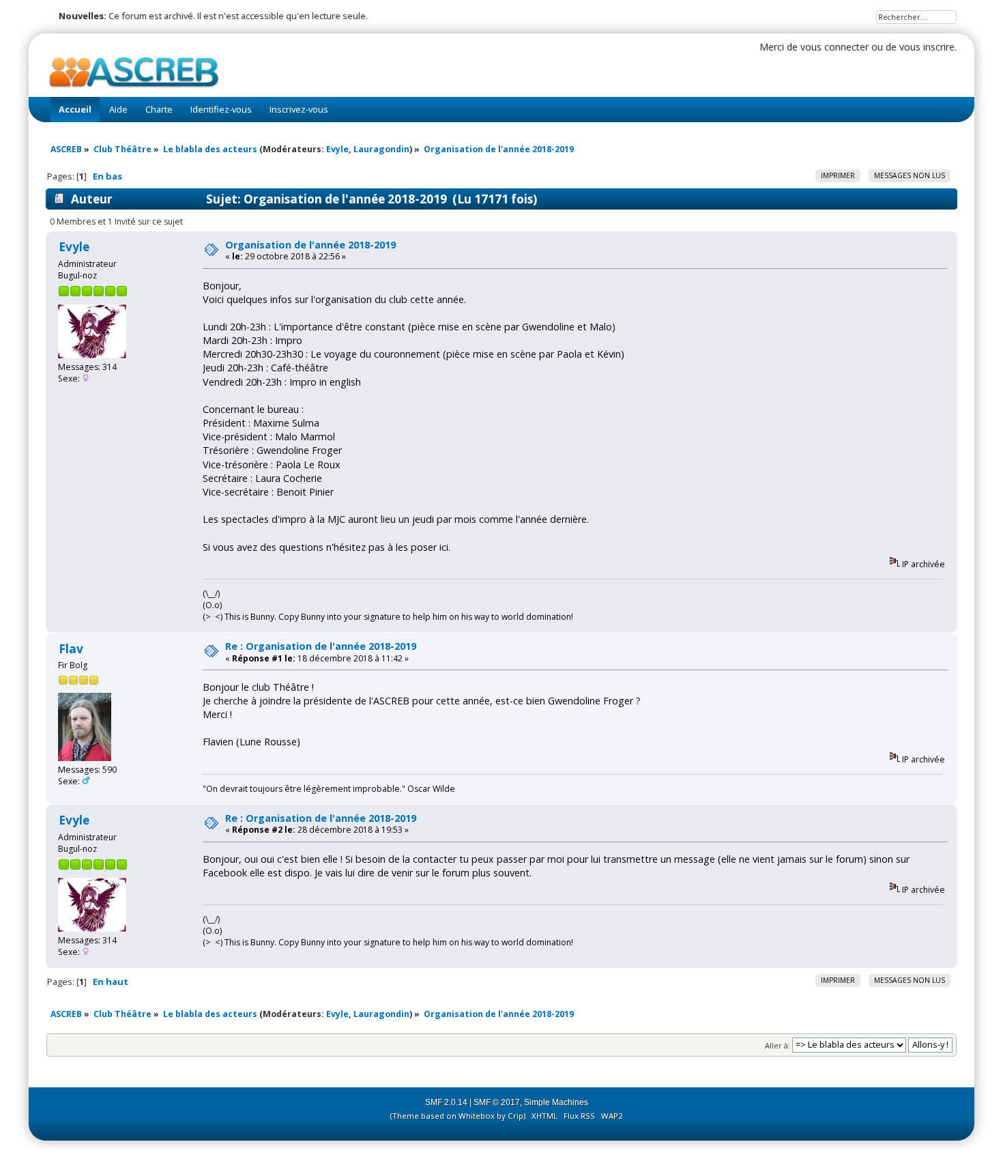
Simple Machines (556, 1102)
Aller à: (777, 1045)
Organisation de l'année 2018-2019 (310, 244)
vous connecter (834, 46)
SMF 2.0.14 (446, 1102)
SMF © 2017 (497, 1102)
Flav (71, 649)
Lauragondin (381, 149)
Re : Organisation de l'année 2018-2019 (320, 646)
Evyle (337, 149)
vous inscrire (927, 46)
